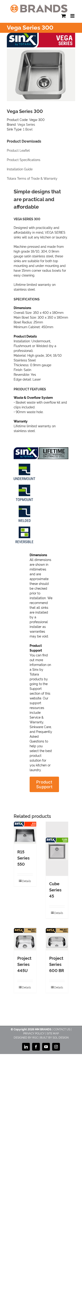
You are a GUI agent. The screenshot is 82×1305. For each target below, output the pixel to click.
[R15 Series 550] (25, 833)
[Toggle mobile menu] (72, 15)
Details (26, 881)
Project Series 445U (24, 964)
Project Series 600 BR (56, 964)
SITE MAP (53, 1033)
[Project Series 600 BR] (57, 939)
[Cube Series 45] (57, 849)
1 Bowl (28, 129)
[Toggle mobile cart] (63, 15)
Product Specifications (23, 160)
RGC (35, 1037)
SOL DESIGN (61, 1037)
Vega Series (26, 124)
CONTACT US (61, 1029)
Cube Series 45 (55, 889)
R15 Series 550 (23, 858)
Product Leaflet (18, 150)
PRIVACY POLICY (34, 1033)
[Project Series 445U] (25, 939)
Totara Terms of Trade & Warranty (32, 178)
